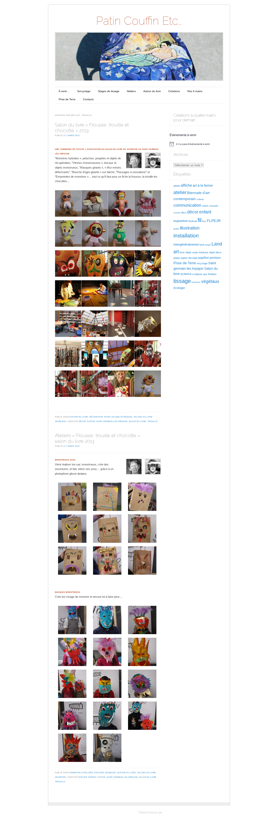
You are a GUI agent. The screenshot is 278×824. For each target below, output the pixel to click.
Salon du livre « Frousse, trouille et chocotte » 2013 (92, 127)
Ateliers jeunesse (105, 773)
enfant (92, 777)
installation (186, 236)
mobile (195, 252)
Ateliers (131, 91)
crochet (176, 213)
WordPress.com (173, 812)
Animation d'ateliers (81, 773)
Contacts (88, 99)
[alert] (196, 144)
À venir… (64, 91)
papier (176, 258)
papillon (203, 257)
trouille (153, 421)
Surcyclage (83, 91)
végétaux (210, 281)
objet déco (215, 252)
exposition (180, 221)
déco (183, 212)
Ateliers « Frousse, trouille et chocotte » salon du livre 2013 (97, 438)
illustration (190, 228)
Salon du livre (137, 421)
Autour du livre (152, 91)
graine (176, 229)
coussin (213, 205)
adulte (176, 186)
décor (82, 421)
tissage (182, 281)
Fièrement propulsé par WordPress (115, 812)
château (200, 199)
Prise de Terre (67, 99)
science (185, 274)
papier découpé (189, 258)
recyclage (202, 263)
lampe (208, 245)
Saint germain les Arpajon (111, 421)
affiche (186, 185)
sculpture (197, 274)
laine (201, 244)
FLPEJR (91, 421)
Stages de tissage (108, 91)
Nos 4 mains (194, 91)
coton (205, 205)
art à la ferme (203, 185)
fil (199, 220)
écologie (179, 288)
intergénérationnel (186, 244)
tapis (205, 274)
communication (187, 205)
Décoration (96, 417)
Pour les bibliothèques (118, 417)
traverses (196, 282)
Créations (174, 91)
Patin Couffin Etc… (139, 20)
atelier (82, 777)
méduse (203, 252)
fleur (204, 221)
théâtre (212, 274)
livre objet (185, 252)
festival (193, 221)
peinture (215, 257)
